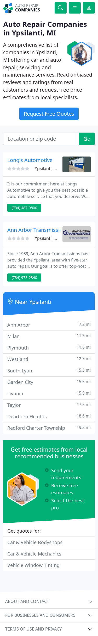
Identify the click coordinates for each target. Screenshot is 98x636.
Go (86, 138)
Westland (49, 359)
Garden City (49, 382)
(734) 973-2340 (24, 277)
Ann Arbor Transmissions (37, 229)
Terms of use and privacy (33, 629)
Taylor (49, 405)
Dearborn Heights (49, 416)
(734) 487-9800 (24, 207)
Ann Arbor (49, 324)
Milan (49, 336)
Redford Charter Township (49, 428)
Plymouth (49, 347)
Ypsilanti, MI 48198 (53, 168)
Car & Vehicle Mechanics (34, 554)
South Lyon (49, 370)
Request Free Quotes (49, 113)
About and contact (27, 601)
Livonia (49, 393)
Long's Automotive (30, 160)
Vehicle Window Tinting (33, 565)
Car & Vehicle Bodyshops (34, 542)
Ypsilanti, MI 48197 (53, 238)
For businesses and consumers (40, 615)
